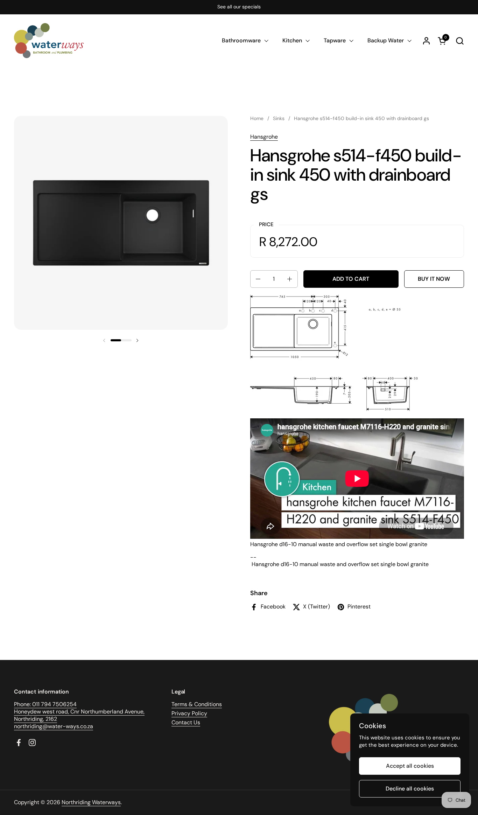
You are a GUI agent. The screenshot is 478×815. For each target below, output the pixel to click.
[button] (459, 40)
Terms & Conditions (196, 704)
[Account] (426, 40)
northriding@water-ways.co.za (53, 726)
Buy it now (434, 279)
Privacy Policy (189, 713)
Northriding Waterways (91, 802)
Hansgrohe (264, 136)
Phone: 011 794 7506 (40, 704)
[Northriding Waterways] (49, 40)
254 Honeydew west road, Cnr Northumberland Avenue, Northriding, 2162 (79, 712)
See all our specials (239, 6)
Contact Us (185, 722)
